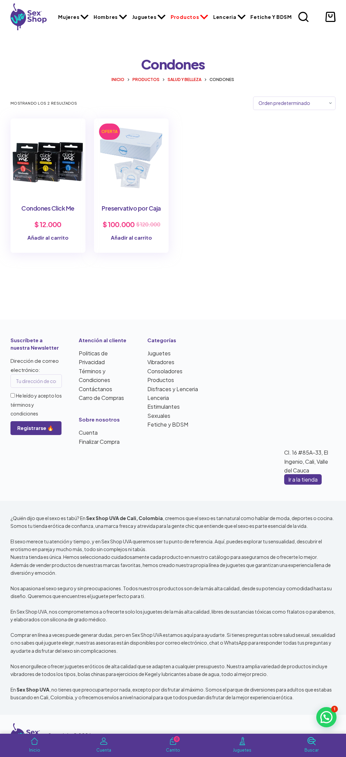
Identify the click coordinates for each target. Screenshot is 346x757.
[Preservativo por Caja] (131, 155)
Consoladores (164, 371)
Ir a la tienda (303, 479)
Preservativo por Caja (131, 208)
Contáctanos (95, 389)
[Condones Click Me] (47, 155)
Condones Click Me (47, 208)
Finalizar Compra (99, 441)
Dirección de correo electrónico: (34, 365)
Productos (185, 17)
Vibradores (160, 362)
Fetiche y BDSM (271, 17)
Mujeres (68, 17)
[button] (326, 717)
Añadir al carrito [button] (48, 237)
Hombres (106, 17)
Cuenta (88, 432)
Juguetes (144, 17)
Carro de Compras (101, 397)
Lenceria (225, 17)
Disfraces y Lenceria (172, 389)
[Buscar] (303, 17)
